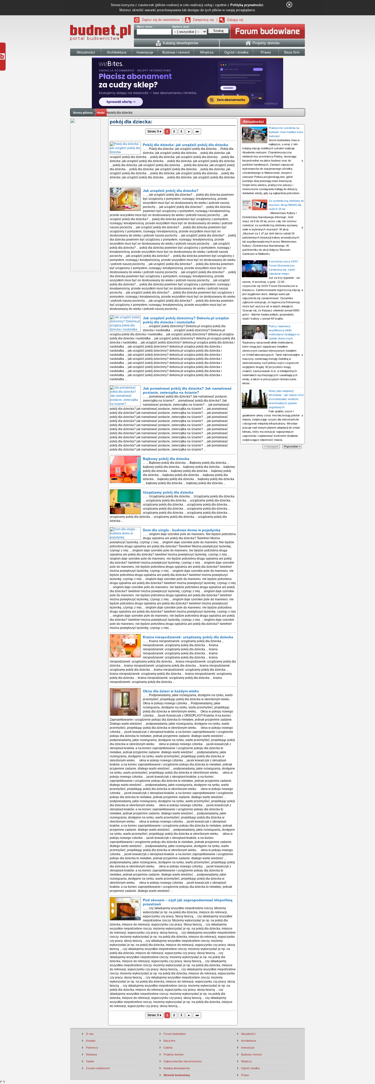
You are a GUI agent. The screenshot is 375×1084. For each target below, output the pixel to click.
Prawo (245, 1075)
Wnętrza (246, 1061)
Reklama (91, 1054)
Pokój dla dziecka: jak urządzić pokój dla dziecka (185, 145)
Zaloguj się (235, 20)
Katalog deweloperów (177, 1068)
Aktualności (248, 1033)
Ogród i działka (250, 1068)
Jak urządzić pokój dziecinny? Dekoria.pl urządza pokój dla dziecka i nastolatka (186, 320)
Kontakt (90, 1040)
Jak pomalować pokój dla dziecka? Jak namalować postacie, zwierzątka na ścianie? (187, 390)
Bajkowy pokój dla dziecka (166, 459)
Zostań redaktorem (98, 1068)
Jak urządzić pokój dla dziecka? (170, 191)
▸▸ (197, 131)
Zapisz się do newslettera (161, 20)
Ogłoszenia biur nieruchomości (183, 1061)
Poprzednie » (292, 446)
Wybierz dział (180, 26)
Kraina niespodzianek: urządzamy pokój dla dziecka (188, 637)
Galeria (168, 1047)
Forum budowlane (175, 1033)
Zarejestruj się (203, 20)
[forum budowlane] (267, 31)
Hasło (101, 112)
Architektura (248, 1040)
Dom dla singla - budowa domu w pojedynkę (181, 530)
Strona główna (83, 112)
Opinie (90, 1061)
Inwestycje (247, 1047)
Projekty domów (173, 1054)
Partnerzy (92, 1047)
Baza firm (169, 1040)
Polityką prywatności (246, 5)
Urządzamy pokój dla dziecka (168, 492)
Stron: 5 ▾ (154, 131)
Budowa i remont (251, 1054)
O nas (90, 1033)
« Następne (271, 446)
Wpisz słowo (144, 26)
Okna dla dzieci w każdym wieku (171, 691)
